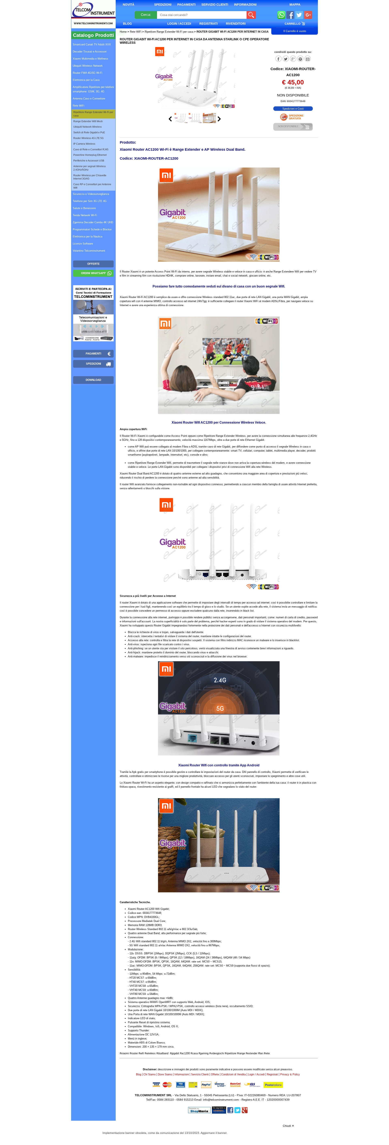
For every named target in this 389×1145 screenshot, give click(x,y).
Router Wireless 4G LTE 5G (88, 138)
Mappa (295, 4)
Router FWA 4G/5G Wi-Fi (87, 72)
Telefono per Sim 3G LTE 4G (90, 201)
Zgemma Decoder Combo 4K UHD (93, 222)
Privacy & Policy (290, 1074)
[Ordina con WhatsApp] (281, 15)
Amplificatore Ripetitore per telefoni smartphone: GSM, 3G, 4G (93, 89)
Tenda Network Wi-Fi (85, 215)
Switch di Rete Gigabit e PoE (89, 132)
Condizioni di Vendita (233, 1074)
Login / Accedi (179, 23)
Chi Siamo (149, 1074)
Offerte (215, 1074)
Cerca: (146, 15)
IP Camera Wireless (84, 143)
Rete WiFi (135, 31)
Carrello (293, 23)
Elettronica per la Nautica (87, 236)
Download (93, 379)
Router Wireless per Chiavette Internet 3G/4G (89, 177)
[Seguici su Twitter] (299, 15)
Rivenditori (236, 23)
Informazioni (245, 4)
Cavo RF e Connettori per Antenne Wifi (92, 186)
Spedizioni (162, 4)
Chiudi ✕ (288, 1125)
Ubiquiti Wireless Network (88, 65)
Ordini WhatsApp (93, 273)
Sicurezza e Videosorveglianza (91, 193)
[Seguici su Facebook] (290, 15)
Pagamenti (186, 4)
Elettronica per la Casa (86, 79)
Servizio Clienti (214, 4)
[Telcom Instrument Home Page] (90, 18)
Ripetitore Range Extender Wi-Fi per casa (169, 31)
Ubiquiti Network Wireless (87, 126)
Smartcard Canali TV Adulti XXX (92, 44)
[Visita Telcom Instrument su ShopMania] (199, 1109)
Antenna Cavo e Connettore (89, 98)
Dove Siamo (165, 1074)
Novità (128, 4)
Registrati (208, 23)
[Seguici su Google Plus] (308, 15)
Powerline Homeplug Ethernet (90, 155)
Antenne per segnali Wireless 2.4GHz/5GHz (89, 168)
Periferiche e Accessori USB (88, 160)
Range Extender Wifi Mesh (88, 121)
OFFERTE (93, 263)
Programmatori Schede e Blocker (92, 229)
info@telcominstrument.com (221, 1099)
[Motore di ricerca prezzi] (219, 1109)
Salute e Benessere (84, 208)
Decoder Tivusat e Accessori (90, 51)
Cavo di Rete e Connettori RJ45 (90, 149)
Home (123, 31)
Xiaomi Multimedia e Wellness (90, 58)
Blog (127, 23)
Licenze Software (83, 243)
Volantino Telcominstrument (89, 250)
